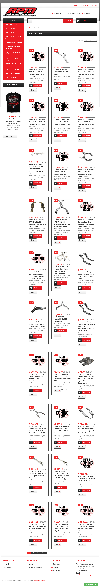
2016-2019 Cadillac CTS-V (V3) (13, 53)
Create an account (84, 5)
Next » (43, 553)
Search (6, 564)
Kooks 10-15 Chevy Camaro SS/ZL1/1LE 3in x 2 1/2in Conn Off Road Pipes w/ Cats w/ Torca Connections (86, 378)
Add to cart (37, 86)
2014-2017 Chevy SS (12, 69)
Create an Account (35, 567)
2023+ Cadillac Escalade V (13, 64)
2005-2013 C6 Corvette (13, 33)
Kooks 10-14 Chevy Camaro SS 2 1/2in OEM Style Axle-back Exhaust (37, 324)
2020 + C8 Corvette (11, 25)
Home (30, 28)
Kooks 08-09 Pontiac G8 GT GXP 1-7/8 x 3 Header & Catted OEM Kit (62, 172)
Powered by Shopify (39, 580)
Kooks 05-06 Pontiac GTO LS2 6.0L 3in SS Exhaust (61, 72)
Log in (75, 5)
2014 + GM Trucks (11, 77)
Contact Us (92, 584)
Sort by (81, 40)
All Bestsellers (9, 136)
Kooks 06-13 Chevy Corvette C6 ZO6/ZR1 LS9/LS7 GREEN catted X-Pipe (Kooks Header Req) (37, 169)
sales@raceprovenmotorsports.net (85, 575)
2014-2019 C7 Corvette (13, 29)
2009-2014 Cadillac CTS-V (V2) (13, 59)
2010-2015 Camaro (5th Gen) (13, 37)
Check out (94, 5)
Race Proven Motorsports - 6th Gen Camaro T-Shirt (13, 121)
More (32, 90)
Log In (31, 564)
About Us (7, 567)
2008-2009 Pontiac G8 (12, 73)
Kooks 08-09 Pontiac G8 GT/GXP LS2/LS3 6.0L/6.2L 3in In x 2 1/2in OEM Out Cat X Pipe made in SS (62, 224)
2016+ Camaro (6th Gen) (13, 42)
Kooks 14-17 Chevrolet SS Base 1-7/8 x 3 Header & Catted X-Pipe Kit (86, 479)
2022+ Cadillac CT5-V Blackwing (12, 47)
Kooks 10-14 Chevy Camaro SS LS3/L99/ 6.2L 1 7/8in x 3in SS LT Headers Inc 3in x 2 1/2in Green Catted (86, 326)
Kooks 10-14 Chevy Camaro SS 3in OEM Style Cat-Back (60, 319)
